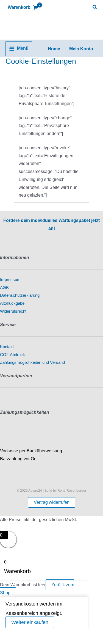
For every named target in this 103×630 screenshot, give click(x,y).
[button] (95, 7)
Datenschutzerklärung (20, 295)
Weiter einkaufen (29, 622)
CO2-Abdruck (12, 355)
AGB (4, 287)
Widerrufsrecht (13, 311)
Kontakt (7, 347)
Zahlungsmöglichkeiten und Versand (32, 362)
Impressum (10, 279)
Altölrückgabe (12, 303)
